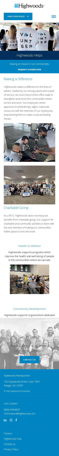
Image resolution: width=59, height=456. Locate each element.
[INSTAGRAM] (11, 420)
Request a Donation (29, 69)
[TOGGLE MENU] (53, 16)
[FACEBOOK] (16, 420)
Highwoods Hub (12, 438)
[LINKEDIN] (5, 420)
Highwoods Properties (29, 6)
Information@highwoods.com (19, 413)
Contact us (9, 444)
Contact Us (29, 359)
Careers (8, 433)
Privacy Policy (11, 449)
